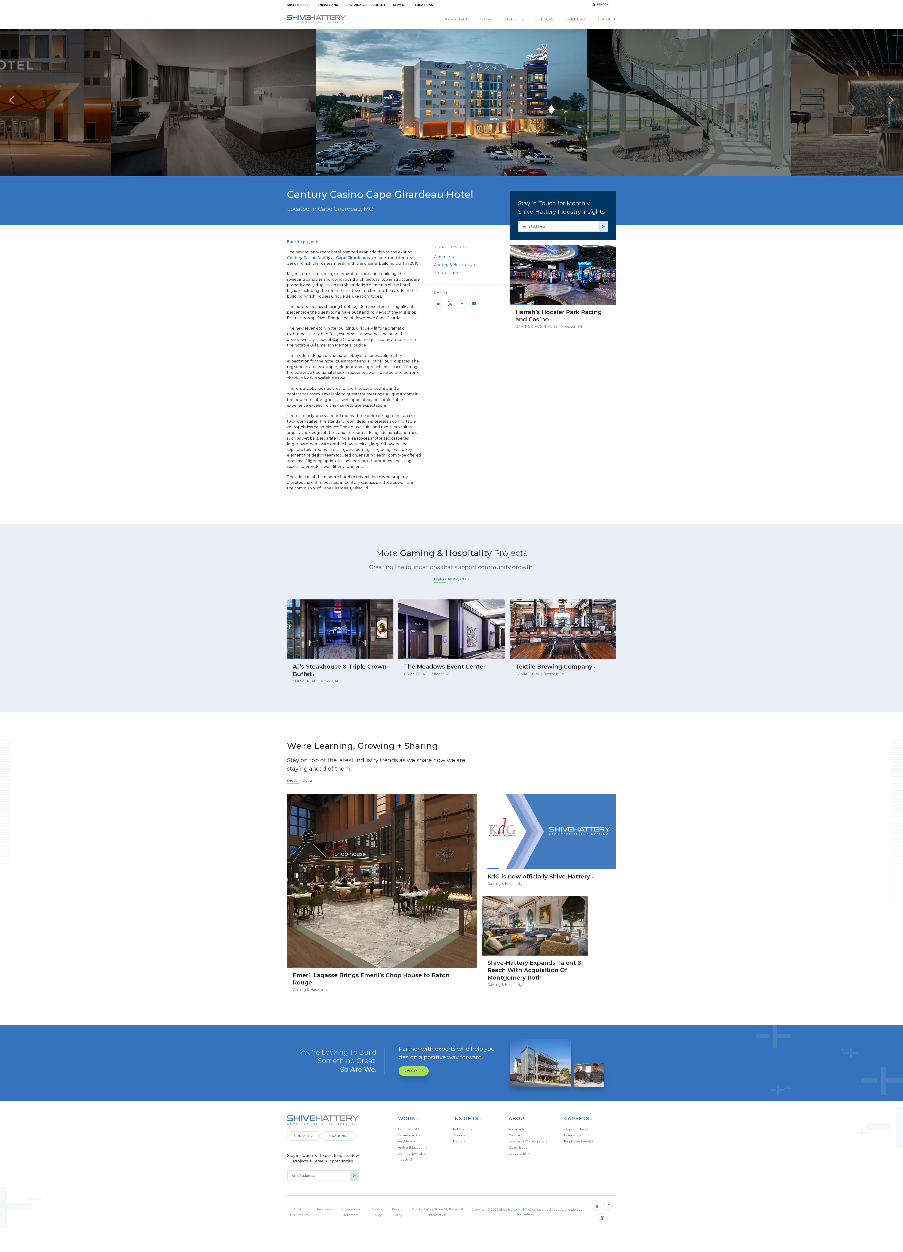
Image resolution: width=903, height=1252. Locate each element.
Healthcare (406, 1141)
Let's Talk (412, 1071)
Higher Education (411, 1147)
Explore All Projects (450, 579)
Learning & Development (528, 1141)
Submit (603, 226)
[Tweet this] (450, 303)
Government (407, 1135)
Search (602, 4)
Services (400, 5)
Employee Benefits (579, 1141)
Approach (457, 19)
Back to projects (303, 242)
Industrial (405, 1159)
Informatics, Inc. (527, 1214)
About (518, 1118)
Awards (459, 1135)
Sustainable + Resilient (366, 5)
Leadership (517, 1153)
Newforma (324, 1209)
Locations (424, 5)
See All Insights (300, 780)
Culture (545, 19)
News (457, 1141)
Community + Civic (412, 1153)
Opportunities (575, 1129)
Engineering (328, 5)
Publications (462, 1129)
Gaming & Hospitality (453, 265)
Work (486, 19)
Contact (606, 19)
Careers (575, 19)
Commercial (445, 257)
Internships (572, 1135)
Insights (514, 19)
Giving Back (518, 1147)
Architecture (298, 5)
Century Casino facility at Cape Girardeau (326, 258)
